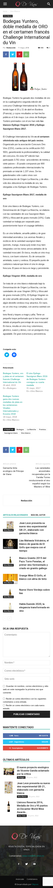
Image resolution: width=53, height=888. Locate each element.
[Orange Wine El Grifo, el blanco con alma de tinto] (10, 579)
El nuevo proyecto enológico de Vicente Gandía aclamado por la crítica (33, 770)
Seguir (45, 742)
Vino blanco (25, 433)
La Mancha (31, 429)
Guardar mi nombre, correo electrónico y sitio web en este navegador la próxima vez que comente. (25, 689)
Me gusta (43, 735)
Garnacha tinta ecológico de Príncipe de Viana (13, 471)
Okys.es (35, 884)
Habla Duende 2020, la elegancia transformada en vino (34, 607)
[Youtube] (34, 864)
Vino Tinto (22, 816)
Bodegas (20, 429)
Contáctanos (32, 879)
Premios (42, 429)
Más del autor (38, 515)
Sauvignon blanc (11, 433)
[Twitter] (26, 864)
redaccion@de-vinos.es (33, 855)
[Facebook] (18, 864)
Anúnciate (20, 879)
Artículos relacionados (15, 515)
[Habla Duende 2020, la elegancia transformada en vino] (10, 607)
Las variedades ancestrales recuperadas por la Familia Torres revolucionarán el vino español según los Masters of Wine (39, 477)
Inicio (5, 11)
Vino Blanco (15, 11)
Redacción (11, 48)
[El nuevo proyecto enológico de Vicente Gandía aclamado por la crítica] (9, 772)
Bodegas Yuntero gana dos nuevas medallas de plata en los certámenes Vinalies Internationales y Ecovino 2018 (12, 405)
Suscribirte (42, 748)
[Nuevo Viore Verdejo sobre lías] (10, 593)
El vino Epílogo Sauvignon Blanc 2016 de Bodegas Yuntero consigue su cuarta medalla (36, 379)
